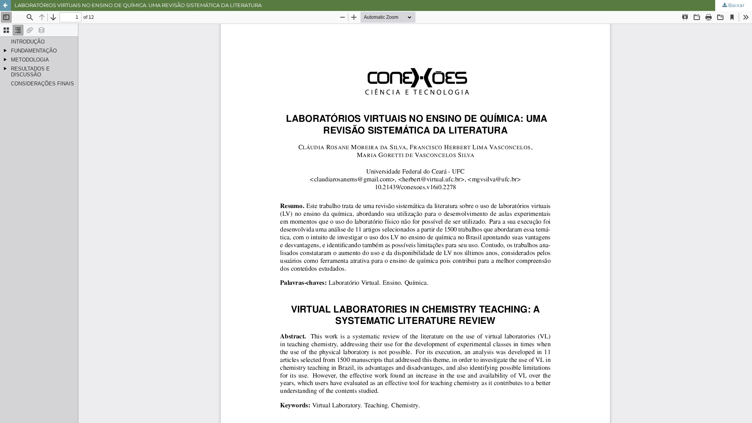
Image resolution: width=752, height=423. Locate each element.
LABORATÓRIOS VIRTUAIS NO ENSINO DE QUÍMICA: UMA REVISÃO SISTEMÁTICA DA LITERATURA (138, 5)
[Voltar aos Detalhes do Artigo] (5, 5)
